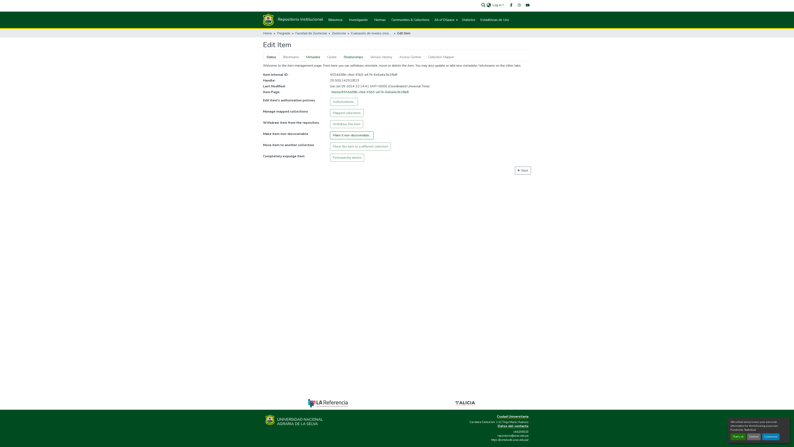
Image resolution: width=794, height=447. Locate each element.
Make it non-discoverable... (352, 135)
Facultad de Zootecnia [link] (311, 33)
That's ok (738, 437)
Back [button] (524, 170)
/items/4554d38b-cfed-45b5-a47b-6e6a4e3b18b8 (370, 92)
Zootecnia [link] (339, 33)
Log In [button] (497, 5)
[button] (483, 5)
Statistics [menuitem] (468, 20)
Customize (770, 437)
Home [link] (267, 33)
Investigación (358, 20)
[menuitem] (511, 5)
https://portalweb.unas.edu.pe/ (510, 440)
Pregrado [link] (283, 33)
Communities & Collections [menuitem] (410, 20)
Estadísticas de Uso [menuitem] (494, 20)
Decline (753, 437)
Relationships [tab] (353, 57)
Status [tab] (271, 57)
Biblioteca (335, 20)
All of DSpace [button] (444, 20)
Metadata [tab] (313, 57)
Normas (380, 20)
